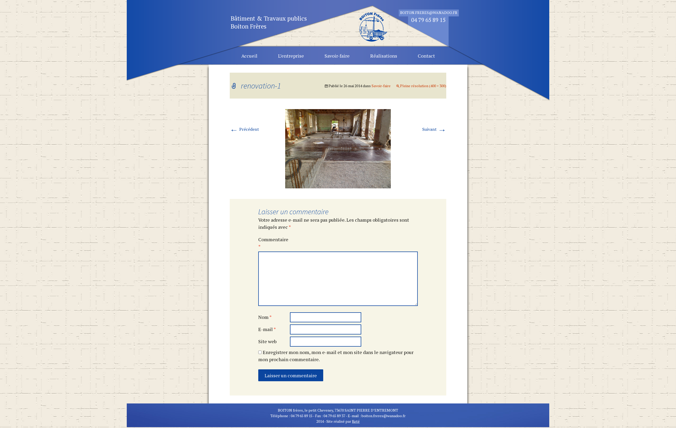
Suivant (434, 129)
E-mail (267, 329)
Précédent (244, 129)
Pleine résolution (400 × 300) (423, 85)
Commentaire (273, 243)
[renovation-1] (338, 148)
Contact (426, 55)
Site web (267, 341)
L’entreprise (291, 55)
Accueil (249, 55)
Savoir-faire (337, 55)
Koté (356, 421)
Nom (265, 317)
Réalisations (383, 55)
